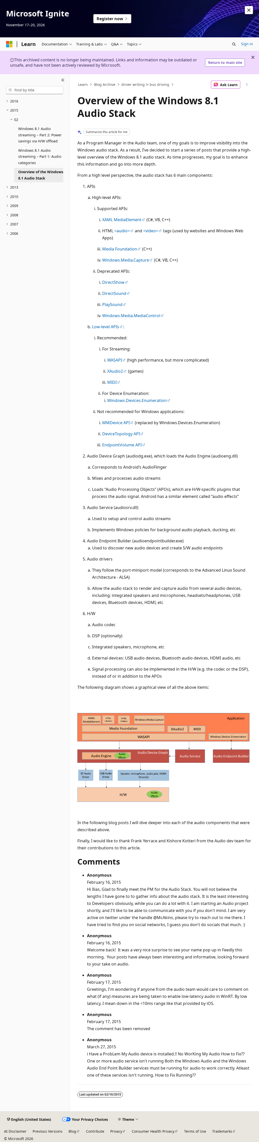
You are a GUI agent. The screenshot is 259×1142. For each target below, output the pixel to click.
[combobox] (34, 90)
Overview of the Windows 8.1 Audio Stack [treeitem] (40, 175)
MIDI (112, 382)
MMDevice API (116, 422)
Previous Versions (47, 1131)
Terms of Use (195, 1131)
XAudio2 (115, 371)
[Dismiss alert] (249, 10)
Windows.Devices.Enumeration (137, 400)
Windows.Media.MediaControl (131, 315)
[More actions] (246, 85)
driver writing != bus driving (145, 84)
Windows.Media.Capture (125, 260)
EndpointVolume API (122, 445)
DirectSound (114, 293)
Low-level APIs (105, 326)
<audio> (122, 231)
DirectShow (113, 282)
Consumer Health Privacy (153, 1131)
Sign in (247, 43)
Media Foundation (119, 249)
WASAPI (114, 360)
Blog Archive (104, 84)
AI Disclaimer (15, 1131)
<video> (150, 231)
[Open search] (234, 44)
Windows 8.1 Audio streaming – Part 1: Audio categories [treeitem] (39, 156)
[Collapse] (62, 80)
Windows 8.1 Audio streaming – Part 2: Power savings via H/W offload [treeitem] (40, 134)
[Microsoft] (9, 44)
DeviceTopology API (121, 434)
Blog (72, 1131)
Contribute (95, 1131)
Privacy (116, 1131)
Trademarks (222, 1131)
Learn (83, 84)
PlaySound (112, 304)
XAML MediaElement (121, 219)
